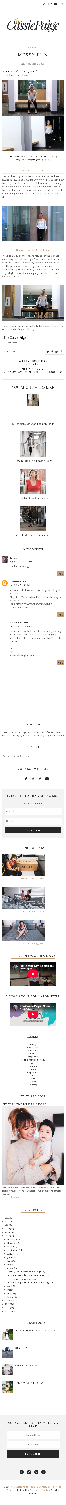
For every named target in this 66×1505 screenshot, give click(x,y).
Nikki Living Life (19, 622)
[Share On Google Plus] (56, 351)
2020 (7, 1225)
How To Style (33, 1047)
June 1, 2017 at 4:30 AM (20, 585)
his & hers (33, 1066)
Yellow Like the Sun (29, 1382)
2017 (7, 1235)
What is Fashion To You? (33, 1060)
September (13, 1250)
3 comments (11, 351)
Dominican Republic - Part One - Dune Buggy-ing (30, 1282)
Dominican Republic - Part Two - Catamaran (28, 1275)
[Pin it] (61, 351)
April (9, 1286)
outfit (33, 48)
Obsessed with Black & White (35, 1330)
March (10, 1289)
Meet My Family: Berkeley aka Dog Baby (26, 1271)
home (33, 1069)
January (11, 1297)
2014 (7, 1307)
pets (33, 1078)
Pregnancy (33, 1056)
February (12, 1293)
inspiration (33, 1072)
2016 (7, 1300)
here (46, 160)
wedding (33, 1084)
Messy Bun (12, 1268)
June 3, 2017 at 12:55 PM (21, 626)
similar (52, 157)
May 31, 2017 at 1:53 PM (21, 561)
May (9, 1264)
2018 (7, 1232)
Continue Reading (10, 1197)
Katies (13, 558)
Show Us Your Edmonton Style (22, 1279)
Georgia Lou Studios (39, 1490)
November (12, 1243)
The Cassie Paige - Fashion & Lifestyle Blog (32, 1486)
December (12, 1239)
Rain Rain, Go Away (27, 1365)
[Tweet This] (48, 351)
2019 (7, 1228)
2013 (7, 1311)
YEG (33, 1063)
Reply (60, 573)
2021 (7, 1221)
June (9, 1261)
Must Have (33, 1050)
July (9, 1257)
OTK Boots (22, 1348)
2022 (7, 1218)
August (11, 1254)
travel (33, 1081)
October (11, 1246)
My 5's (33, 1053)
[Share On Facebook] (52, 351)
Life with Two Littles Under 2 (24, 1104)
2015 (7, 1304)
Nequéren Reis (18, 581)
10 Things (33, 1044)
